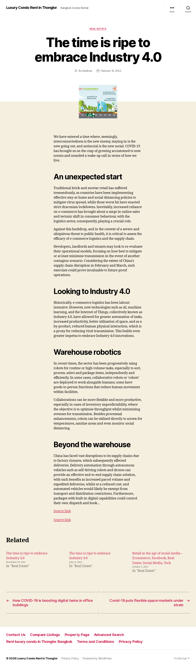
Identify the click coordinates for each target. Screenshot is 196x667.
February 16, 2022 (111, 70)
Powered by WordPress (97, 658)
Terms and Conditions (95, 641)
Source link (62, 511)
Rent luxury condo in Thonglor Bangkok (39, 641)
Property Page (77, 634)
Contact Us (15, 634)
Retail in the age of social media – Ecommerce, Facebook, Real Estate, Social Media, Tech (157, 558)
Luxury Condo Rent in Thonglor (31, 7)
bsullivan (87, 70)
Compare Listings (45, 634)
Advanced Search (109, 634)
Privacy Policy (131, 641)
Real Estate (98, 28)
